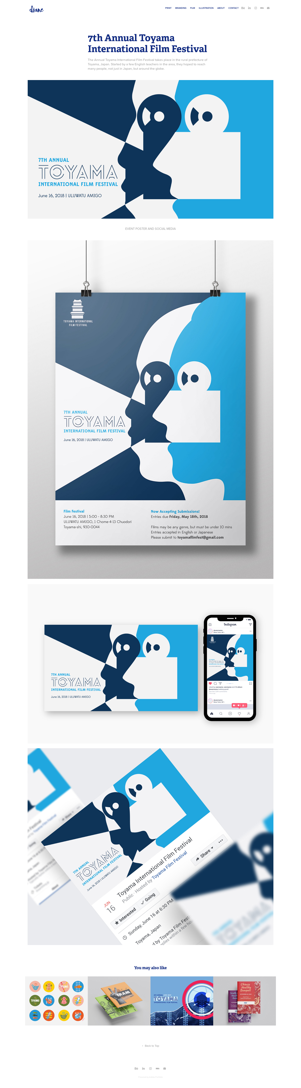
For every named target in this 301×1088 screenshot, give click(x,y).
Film (192, 8)
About (221, 8)
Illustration (206, 8)
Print (168, 8)
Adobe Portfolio (156, 1077)
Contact (233, 8)
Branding (180, 8)
